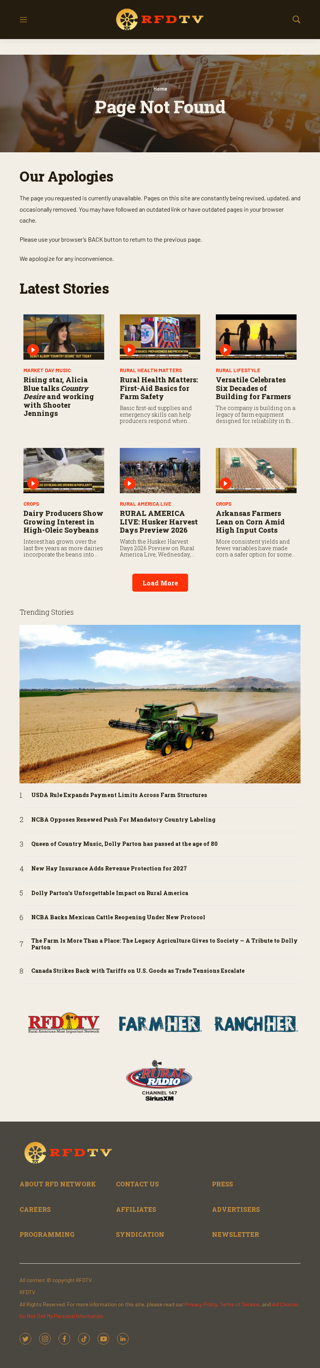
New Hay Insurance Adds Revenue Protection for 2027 (109, 868)
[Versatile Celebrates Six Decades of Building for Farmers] (256, 337)
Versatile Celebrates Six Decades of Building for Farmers (253, 388)
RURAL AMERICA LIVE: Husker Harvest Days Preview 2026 (159, 521)
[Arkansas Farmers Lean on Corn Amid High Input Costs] (256, 470)
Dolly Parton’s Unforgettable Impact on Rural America (109, 893)
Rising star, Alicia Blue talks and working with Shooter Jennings (58, 396)
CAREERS (35, 1209)
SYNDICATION (140, 1234)
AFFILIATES (136, 1209)
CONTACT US (137, 1184)
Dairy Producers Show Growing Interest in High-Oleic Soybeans (63, 521)
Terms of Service (239, 1304)
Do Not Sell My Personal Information (61, 1316)
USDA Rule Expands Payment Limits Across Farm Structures (119, 795)
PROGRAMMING (47, 1234)
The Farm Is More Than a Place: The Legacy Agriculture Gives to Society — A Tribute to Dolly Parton (164, 944)
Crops (31, 504)
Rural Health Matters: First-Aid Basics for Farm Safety (159, 388)
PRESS (222, 1184)
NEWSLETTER (235, 1234)
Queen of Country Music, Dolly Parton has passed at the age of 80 (124, 844)
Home (160, 89)
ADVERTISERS (236, 1209)
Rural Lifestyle (238, 370)
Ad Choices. (286, 1304)
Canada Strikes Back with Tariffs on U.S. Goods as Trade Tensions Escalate (138, 971)
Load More (160, 583)
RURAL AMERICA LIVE (145, 504)
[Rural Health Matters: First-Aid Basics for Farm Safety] (160, 337)
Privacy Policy (201, 1304)
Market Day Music (47, 370)
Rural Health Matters (151, 370)
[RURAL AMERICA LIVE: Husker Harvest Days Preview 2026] (160, 470)
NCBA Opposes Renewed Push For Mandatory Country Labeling (123, 820)
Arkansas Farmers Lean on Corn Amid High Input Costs (250, 521)
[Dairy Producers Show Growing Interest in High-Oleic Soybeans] (63, 470)
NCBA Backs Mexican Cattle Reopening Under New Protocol (118, 917)
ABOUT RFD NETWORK (58, 1184)
